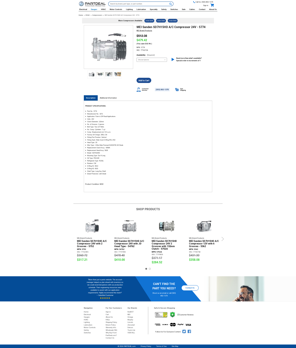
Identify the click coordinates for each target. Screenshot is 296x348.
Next (222, 238)
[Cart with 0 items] (212, 5)
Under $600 (172, 21)
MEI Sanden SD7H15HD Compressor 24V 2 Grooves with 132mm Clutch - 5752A (164, 245)
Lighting (129, 9)
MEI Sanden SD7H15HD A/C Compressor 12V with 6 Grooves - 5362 (204, 244)
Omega (130, 317)
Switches (174, 9)
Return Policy (111, 325)
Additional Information (108, 98)
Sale (183, 9)
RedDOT (131, 312)
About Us (213, 9)
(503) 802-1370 (207, 2)
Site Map (175, 346)
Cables (192, 9)
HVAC (103, 9)
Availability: (146, 55)
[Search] (170, 4)
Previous (73, 238)
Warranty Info (111, 327)
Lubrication (141, 9)
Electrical (83, 9)
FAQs (108, 320)
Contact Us (189, 288)
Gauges (94, 9)
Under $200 (149, 21)
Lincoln (130, 322)
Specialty (153, 9)
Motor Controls (116, 9)
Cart (107, 314)
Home (86, 312)
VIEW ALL (131, 333)
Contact (202, 9)
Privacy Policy (146, 346)
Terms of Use (161, 346)
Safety (164, 9)
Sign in (205, 5)
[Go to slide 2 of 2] (150, 269)
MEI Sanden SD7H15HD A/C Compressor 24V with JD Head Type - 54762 (129, 244)
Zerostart (131, 325)
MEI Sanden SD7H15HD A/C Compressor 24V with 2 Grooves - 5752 (92, 244)
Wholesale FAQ (111, 330)
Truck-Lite (131, 330)
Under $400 (161, 21)
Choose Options (92, 226)
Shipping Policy (111, 322)
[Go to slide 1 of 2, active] (146, 269)
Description (91, 98)
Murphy (130, 320)
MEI (129, 314)
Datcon (130, 327)
